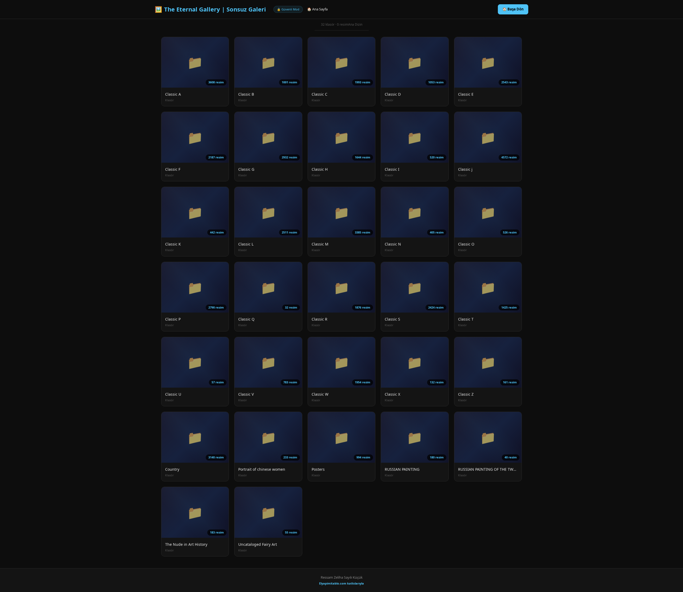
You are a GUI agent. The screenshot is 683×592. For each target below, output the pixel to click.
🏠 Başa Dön (513, 9)
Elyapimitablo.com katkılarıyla (341, 583)
